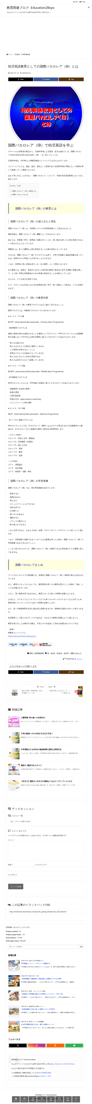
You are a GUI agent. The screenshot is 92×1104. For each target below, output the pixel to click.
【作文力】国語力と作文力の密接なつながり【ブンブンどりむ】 (47, 781)
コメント (11, 840)
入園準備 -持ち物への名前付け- (33, 717)
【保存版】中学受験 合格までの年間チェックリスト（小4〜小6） (42, 994)
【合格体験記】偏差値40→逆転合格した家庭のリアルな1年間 (41, 979)
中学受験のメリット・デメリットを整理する (35, 963)
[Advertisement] (46, 34)
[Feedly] (74, 1045)
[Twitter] (18, 1045)
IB (48, 653)
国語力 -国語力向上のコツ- (31, 765)
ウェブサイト (13, 875)
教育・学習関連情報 (23, 54)
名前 (10, 865)
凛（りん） (78, 659)
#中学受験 (42, 1073)
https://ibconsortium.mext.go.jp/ (22, 636)
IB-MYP (59, 653)
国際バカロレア (75, 653)
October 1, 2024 (45, 1076)
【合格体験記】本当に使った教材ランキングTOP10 (38, 1009)
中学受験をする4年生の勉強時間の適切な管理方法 (41, 749)
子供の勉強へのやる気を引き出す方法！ (37, 733)
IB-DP (53, 653)
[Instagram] (37, 1045)
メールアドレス (41, 865)
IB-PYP (66, 653)
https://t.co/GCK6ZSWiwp (65, 1064)
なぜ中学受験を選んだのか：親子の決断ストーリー (38, 1024)
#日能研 (48, 1073)
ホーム (10, 54)
